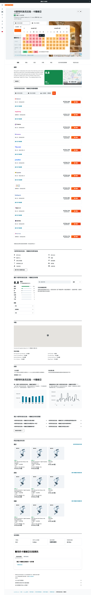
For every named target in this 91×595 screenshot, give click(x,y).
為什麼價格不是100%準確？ (21, 585)
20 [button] (43, 41)
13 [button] (43, 38)
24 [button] (33, 45)
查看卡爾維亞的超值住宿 (77, 472)
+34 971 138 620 (17, 19)
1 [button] (27, 35)
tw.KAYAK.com (16, 591)
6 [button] (43, 35)
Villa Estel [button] (50, 461)
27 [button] (43, 45)
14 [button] (24, 41)
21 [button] (24, 45)
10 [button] (33, 38)
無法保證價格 (31, 576)
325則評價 (21, 15)
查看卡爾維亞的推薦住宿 (77, 501)
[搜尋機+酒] (2, 17)
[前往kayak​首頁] (9, 5)
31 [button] (63, 48)
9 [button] (30, 38)
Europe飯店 (26, 591)
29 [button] (27, 48)
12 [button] (40, 38)
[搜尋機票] (2, 9)
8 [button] (27, 38)
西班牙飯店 (32, 591)
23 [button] (30, 45)
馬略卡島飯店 (45, 591)
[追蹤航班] (2, 24)
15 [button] (27, 41)
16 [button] (30, 41)
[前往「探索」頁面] (2, 21)
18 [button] (36, 41)
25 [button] (37, 45)
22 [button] (27, 45)
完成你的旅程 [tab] (19, 556)
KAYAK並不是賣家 (19, 580)
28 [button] (24, 48)
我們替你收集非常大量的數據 (22, 582)
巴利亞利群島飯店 (38, 591)
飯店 (21, 591)
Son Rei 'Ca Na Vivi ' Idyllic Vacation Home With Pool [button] (39, 462)
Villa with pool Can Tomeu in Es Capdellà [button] (21, 462)
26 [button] (40, 45)
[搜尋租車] (2, 14)
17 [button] (33, 41)
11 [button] (66, 38)
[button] (89, 1)
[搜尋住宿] (2, 12)
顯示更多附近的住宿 (77, 444)
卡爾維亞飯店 (19, 564)
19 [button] (40, 41)
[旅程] (2, 28)
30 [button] (30, 48)
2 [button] (30, 35)
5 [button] (47, 38)
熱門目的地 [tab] (26, 556)
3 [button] (33, 35)
